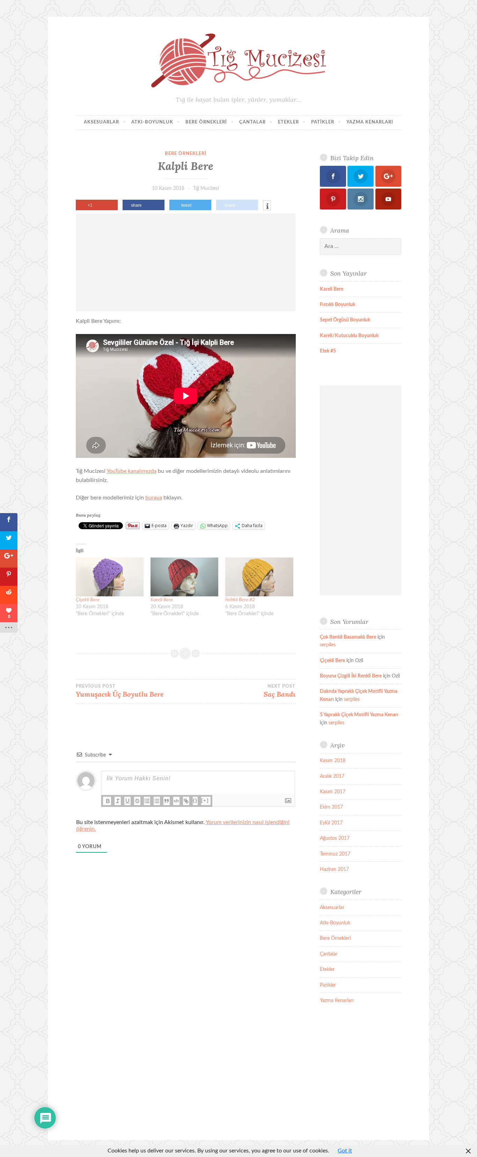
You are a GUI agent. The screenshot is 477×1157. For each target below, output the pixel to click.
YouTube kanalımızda (131, 471)
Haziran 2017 (334, 869)
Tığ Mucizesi (206, 188)
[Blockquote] (166, 801)
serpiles (328, 645)
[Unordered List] (157, 801)
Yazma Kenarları (369, 122)
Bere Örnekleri (206, 122)
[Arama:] (360, 246)
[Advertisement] (186, 262)
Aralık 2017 (332, 776)
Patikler (322, 122)
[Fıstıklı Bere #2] (259, 577)
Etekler (288, 122)
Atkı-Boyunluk (152, 122)
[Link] (186, 801)
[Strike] (137, 801)
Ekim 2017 (331, 807)
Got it (345, 1151)
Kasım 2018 (332, 760)
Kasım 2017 (332, 791)
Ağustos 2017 (335, 838)
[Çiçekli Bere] (110, 577)
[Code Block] (176, 801)
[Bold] (108, 801)
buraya (153, 498)
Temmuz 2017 (335, 854)
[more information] (267, 206)
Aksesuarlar (101, 122)
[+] (205, 800)
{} (195, 800)
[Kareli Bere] (184, 577)
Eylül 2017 (331, 823)
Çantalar (252, 122)
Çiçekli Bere (88, 599)
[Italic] (118, 801)
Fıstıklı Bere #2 (240, 599)
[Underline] (127, 801)
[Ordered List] (147, 801)
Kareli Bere (162, 599)
